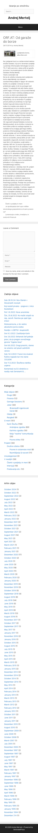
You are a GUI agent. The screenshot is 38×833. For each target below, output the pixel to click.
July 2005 (8, 744)
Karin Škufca (12, 424)
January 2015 (10, 669)
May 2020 (8, 568)
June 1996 (8, 786)
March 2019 (9, 613)
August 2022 (9, 499)
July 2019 (8, 600)
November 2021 (11, 525)
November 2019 (11, 587)
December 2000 (11, 747)
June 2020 (8, 564)
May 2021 (8, 538)
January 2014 (10, 695)
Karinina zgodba (16, 430)
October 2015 (10, 643)
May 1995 (8, 802)
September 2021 (11, 532)
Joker (9, 405)
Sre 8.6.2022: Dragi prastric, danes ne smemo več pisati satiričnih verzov (19, 348)
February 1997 (10, 773)
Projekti (7, 443)
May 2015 (8, 656)
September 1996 (11, 783)
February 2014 (10, 691)
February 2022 (10, 515)
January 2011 (9, 721)
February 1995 (10, 806)
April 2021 (8, 542)
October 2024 (10, 489)
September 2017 (11, 626)
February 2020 (10, 577)
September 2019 (11, 594)
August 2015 (9, 646)
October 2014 (10, 678)
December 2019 (11, 584)
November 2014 (11, 675)
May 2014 (8, 685)
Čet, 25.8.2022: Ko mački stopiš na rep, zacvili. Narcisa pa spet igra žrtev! (19, 318)
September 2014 (11, 682)
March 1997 (9, 770)
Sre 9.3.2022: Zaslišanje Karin (17, 333)
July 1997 (8, 760)
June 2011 (8, 718)
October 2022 (10, 493)
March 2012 (9, 705)
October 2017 (10, 623)
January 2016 (10, 639)
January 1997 (10, 776)
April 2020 (8, 571)
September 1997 (11, 754)
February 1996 (10, 799)
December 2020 (11, 555)
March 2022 (9, 512)
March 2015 (9, 662)
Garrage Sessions (14, 402)
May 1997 (8, 767)
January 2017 (10, 633)
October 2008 (10, 737)
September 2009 (11, 731)
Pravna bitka (15, 440)
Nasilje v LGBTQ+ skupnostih (16, 330)
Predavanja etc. (13, 469)
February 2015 (10, 665)
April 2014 (8, 688)
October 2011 (10, 714)
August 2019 (9, 597)
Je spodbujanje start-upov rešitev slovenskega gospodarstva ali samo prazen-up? (18, 209)
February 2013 (10, 701)
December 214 (10, 815)
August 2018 (9, 617)
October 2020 (10, 558)
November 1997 (11, 750)
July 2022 (8, 502)
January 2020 (10, 581)
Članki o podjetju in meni (13, 204)
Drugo (9, 395)
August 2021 (9, 535)
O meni (7, 421)
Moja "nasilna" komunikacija (21, 434)
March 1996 (9, 796)
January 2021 (10, 551)
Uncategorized (10, 456)
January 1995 (10, 809)
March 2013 (9, 698)
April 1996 (8, 793)
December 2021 (11, 522)
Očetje (9, 414)
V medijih (8, 459)
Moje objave (9, 392)
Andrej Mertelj (19, 18)
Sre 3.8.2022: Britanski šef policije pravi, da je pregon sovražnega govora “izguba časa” (18, 339)
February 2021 (10, 548)
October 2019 (10, 590)
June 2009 (8, 734)
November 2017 (11, 620)
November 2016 (11, 636)
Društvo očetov (13, 446)
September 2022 (11, 496)
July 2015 (8, 649)
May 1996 (8, 789)
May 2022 (8, 506)
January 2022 (10, 519)
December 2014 (11, 672)
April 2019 (8, 610)
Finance (10, 398)
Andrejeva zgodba (17, 427)
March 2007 (9, 740)
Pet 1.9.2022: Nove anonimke (16, 312)
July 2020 (8, 561)
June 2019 (8, 604)
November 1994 (11, 812)
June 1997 (8, 763)
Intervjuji (10, 466)
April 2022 (8, 509)
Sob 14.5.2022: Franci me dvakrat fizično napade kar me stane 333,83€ (18, 357)
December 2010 (11, 724)
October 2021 (10, 528)
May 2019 (8, 607)
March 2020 (9, 574)
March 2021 (9, 545)
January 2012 (10, 711)
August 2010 (9, 727)
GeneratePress (19, 830)
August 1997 (9, 757)
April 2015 (8, 659)
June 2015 (8, 652)
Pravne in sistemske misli (20, 449)
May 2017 (8, 630)
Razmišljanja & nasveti (19, 453)
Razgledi (10, 417)
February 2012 (10, 708)
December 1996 (11, 780)
